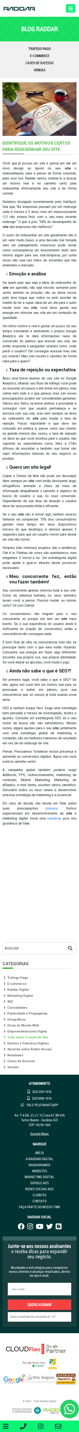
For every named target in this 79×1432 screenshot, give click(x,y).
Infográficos (16, 1019)
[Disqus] (39, 884)
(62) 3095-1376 (42, 1098)
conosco (51, 808)
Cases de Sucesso (39, 63)
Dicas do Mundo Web (23, 1025)
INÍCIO (39, 1153)
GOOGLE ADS (39, 1183)
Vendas (40, 70)
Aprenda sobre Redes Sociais (29, 1049)
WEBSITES (39, 1171)
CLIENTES (40, 1195)
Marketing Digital (20, 996)
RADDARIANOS (39, 1165)
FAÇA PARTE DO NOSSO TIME (39, 1207)
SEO (10, 1001)
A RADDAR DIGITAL (39, 1159)
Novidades (15, 1055)
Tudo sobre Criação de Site (27, 1037)
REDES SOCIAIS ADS (39, 1189)
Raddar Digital (18, 990)
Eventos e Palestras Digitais (28, 1043)
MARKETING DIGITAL (39, 1177)
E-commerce (39, 56)
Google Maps (39, 1134)
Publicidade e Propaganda (27, 1013)
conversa (54, 818)
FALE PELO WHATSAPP (42, 1105)
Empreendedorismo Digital (27, 1031)
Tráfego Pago (39, 49)
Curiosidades (17, 1007)
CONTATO (39, 1201)
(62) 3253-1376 (41, 1092)
